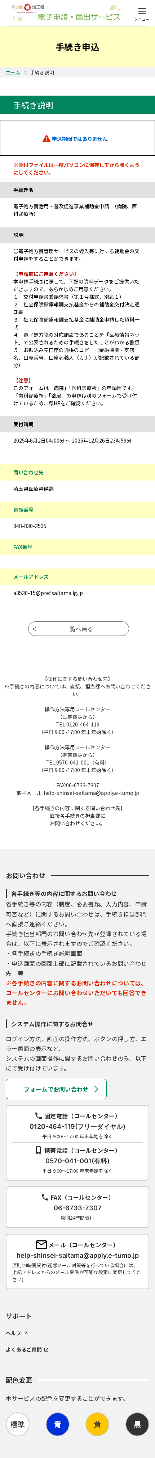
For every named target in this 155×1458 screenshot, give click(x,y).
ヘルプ (13, 1333)
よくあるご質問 (24, 1349)
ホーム (13, 72)
